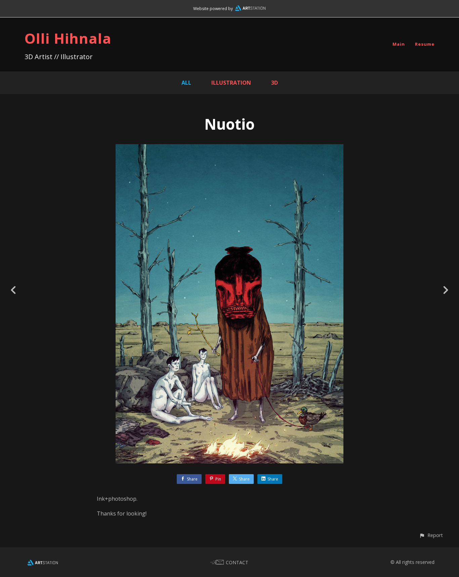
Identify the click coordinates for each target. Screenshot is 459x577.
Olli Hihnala (68, 38)
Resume (424, 44)
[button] (431, 535)
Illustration (231, 82)
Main (398, 44)
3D (274, 82)
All (186, 82)
